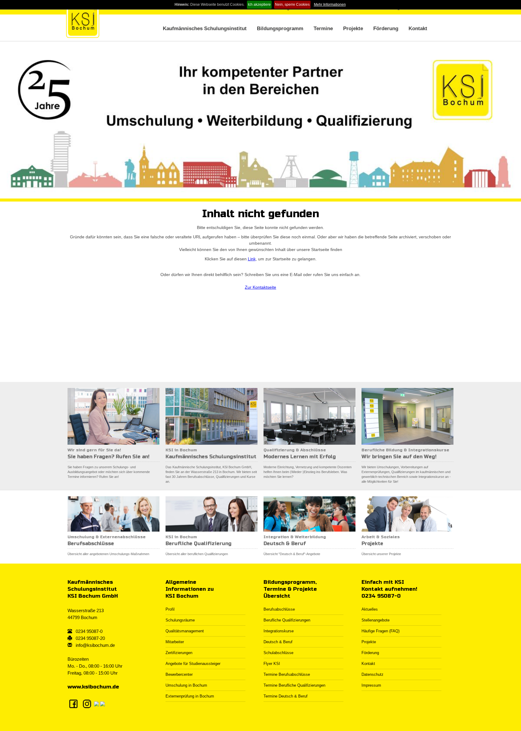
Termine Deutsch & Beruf (286, 696)
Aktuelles (370, 609)
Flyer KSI (272, 663)
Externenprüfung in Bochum (190, 696)
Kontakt (418, 28)
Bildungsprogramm (280, 28)
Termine (323, 28)
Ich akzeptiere (259, 4)
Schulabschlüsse (278, 652)
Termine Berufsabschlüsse (287, 674)
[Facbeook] (74, 703)
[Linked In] (96, 703)
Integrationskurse (279, 631)
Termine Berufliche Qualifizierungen (294, 685)
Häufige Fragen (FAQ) (380, 631)
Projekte (353, 28)
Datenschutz (373, 674)
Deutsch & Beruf (278, 642)
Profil (170, 609)
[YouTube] (102, 703)
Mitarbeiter (175, 642)
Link (252, 258)
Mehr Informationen (330, 4)
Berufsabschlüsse (279, 609)
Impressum (371, 685)
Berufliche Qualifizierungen (287, 620)
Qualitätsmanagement (185, 631)
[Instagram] (87, 703)
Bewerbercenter (179, 674)
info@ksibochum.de (95, 645)
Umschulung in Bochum (186, 685)
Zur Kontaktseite (260, 287)
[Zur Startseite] (83, 21)
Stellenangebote (376, 620)
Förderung (385, 28)
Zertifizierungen (179, 652)
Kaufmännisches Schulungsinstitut (205, 28)
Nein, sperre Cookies (292, 4)
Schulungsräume (180, 620)
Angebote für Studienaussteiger (193, 663)
